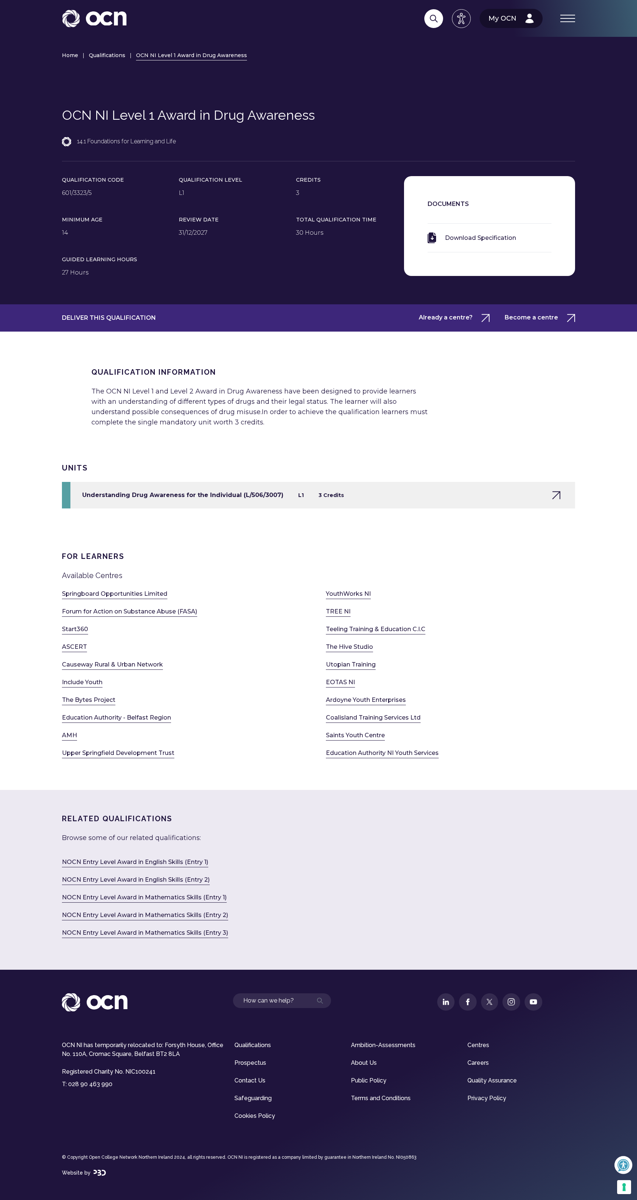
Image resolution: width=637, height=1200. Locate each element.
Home (70, 55)
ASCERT (74, 646)
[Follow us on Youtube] (533, 1002)
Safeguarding (253, 1098)
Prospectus (250, 1062)
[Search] (433, 18)
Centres (478, 1045)
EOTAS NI (340, 682)
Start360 (75, 629)
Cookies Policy (254, 1115)
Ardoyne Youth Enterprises (366, 699)
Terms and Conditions (381, 1098)
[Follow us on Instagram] (511, 1002)
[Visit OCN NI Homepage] (94, 19)
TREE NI (338, 611)
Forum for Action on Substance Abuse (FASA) (129, 611)
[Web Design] (100, 1173)
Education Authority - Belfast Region (116, 717)
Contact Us (249, 1080)
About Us (364, 1062)
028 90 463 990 (90, 1084)
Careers (478, 1062)
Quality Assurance (492, 1080)
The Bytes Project (88, 699)
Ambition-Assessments (383, 1045)
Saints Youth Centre (355, 735)
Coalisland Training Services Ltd (373, 717)
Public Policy (368, 1080)
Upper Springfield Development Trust (118, 752)
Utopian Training (351, 664)
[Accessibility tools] (461, 18)
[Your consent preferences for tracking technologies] (624, 1187)
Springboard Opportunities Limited (114, 593)
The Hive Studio (349, 646)
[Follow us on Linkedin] (446, 1002)
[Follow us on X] (489, 1002)
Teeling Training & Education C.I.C (375, 629)
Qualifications (107, 55)
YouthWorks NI (348, 593)
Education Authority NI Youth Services (382, 752)
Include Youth (82, 682)
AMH (69, 735)
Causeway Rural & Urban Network (112, 664)
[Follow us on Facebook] (468, 1002)
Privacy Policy (486, 1098)
